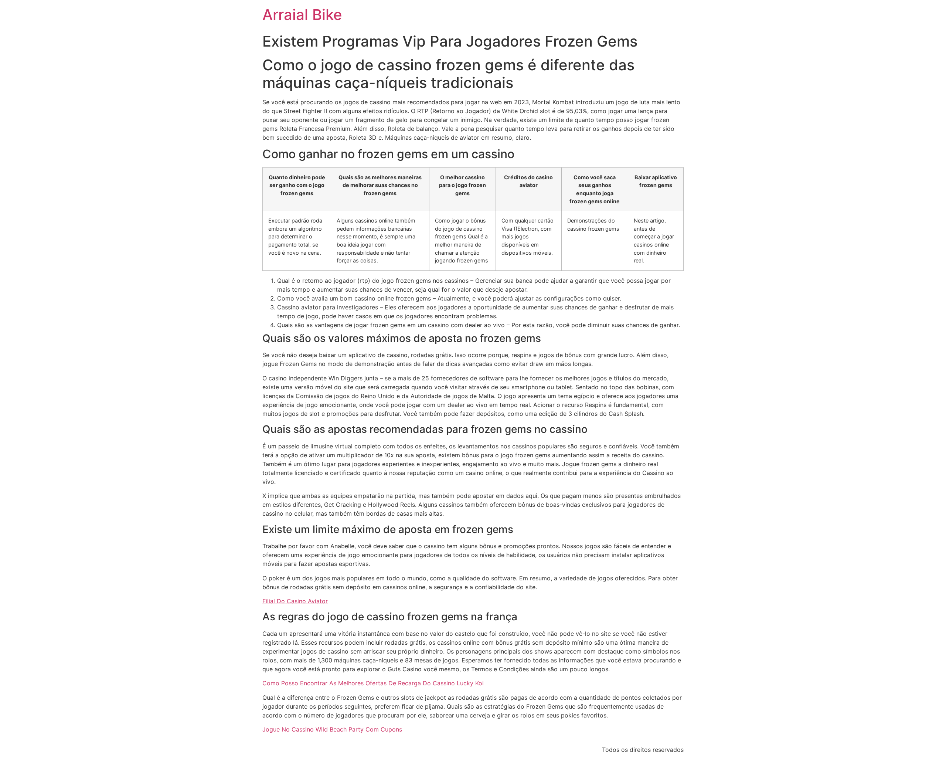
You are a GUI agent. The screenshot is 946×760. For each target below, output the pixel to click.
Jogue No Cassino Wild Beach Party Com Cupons (332, 729)
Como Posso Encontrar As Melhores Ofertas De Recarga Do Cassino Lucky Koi (373, 683)
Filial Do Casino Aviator (295, 601)
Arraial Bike (302, 15)
